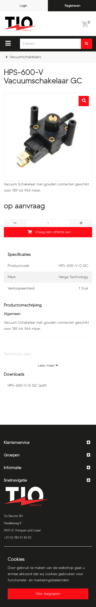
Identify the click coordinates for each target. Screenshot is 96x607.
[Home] (20, 23)
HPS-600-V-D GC (27, 385)
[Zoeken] (86, 44)
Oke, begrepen (48, 594)
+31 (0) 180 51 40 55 (17, 537)
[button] (48, 442)
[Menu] (8, 43)
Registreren (72, 5)
